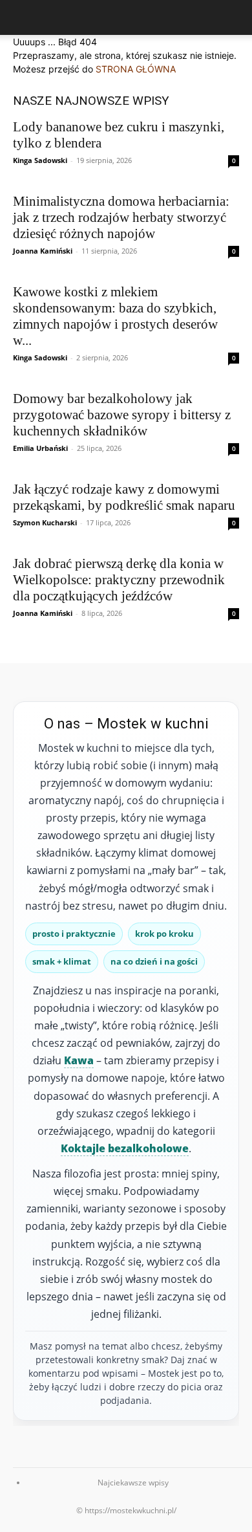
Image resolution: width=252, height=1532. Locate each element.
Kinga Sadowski (40, 160)
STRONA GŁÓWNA (136, 68)
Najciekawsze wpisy (133, 1482)
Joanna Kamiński (42, 251)
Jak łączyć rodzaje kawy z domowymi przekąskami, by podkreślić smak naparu (124, 497)
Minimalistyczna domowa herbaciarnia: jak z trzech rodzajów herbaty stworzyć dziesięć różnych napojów (121, 217)
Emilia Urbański (40, 448)
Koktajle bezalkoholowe (125, 1148)
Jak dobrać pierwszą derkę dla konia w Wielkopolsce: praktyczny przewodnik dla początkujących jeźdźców (119, 580)
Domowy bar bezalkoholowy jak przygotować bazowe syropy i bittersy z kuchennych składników (122, 415)
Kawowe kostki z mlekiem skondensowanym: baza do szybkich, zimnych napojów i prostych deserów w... (115, 316)
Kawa (79, 1060)
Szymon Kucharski (45, 522)
